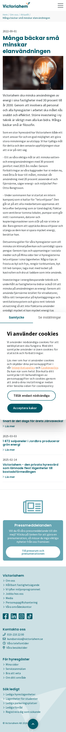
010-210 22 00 (15, 634)
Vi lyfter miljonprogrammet (23, 589)
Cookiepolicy (49, 367)
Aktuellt (25, 14)
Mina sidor (12, 664)
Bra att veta (13, 673)
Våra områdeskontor (19, 607)
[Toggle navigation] (60, 5)
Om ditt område (16, 677)
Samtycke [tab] (16, 317)
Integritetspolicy (23, 367)
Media (9, 598)
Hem (5, 14)
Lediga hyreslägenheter (20, 694)
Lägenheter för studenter (22, 698)
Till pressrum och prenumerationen (33, 552)
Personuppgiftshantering (22, 602)
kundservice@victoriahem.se (25, 639)
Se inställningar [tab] (49, 317)
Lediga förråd (14, 707)
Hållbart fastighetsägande (22, 585)
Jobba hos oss (14, 593)
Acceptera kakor (25, 408)
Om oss (14, 14)
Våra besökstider (16, 647)
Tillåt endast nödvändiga (32, 395)
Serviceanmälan (16, 669)
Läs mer (9, 426)
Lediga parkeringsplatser (21, 703)
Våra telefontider (18, 643)
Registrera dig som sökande (23, 712)
